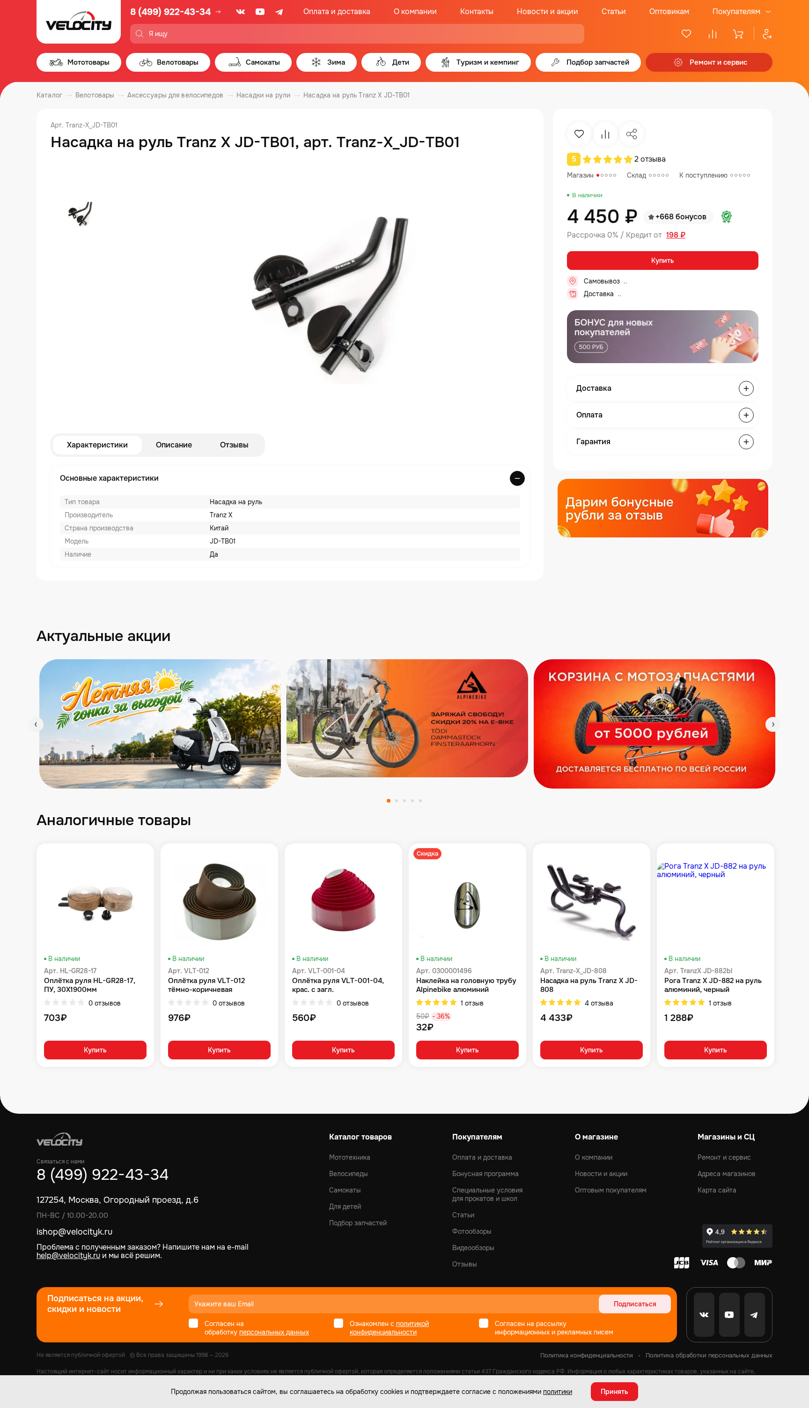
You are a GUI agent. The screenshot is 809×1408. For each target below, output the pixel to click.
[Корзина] (738, 33)
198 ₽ (675, 235)
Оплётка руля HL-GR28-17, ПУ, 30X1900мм (89, 985)
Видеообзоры (473, 1248)
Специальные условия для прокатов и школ (487, 1194)
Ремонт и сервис (724, 1157)
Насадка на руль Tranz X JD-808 (589, 985)
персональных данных (274, 1332)
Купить (662, 260)
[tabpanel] (160, 723)
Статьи (614, 11)
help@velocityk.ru (68, 1255)
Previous (36, 724)
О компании (415, 11)
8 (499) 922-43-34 (170, 12)
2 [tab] (396, 800)
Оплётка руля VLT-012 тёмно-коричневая (206, 985)
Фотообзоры (472, 1231)
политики (557, 1391)
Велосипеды (348, 1174)
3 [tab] (404, 800)
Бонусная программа (485, 1174)
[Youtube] (260, 11)
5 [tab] (420, 800)
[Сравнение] (712, 33)
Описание (174, 445)
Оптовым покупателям (611, 1190)
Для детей (345, 1206)
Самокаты (345, 1190)
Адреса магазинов (727, 1174)
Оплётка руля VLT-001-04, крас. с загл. (338, 985)
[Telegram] (280, 11)
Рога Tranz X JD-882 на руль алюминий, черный (713, 985)
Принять (614, 1391)
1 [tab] (388, 801)
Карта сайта (717, 1190)
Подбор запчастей (358, 1223)
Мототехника (349, 1157)
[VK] (240, 11)
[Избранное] (686, 33)
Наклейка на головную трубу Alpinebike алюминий (466, 985)
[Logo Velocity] (79, 22)
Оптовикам (669, 11)
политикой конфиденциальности (389, 1327)
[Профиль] (763, 33)
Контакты (476, 11)
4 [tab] (412, 800)
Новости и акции (547, 11)
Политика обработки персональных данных (709, 1355)
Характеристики (97, 445)
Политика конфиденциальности (586, 1355)
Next (772, 724)
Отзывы (234, 445)
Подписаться (635, 1304)
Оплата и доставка (336, 11)
